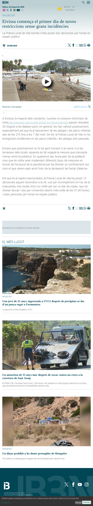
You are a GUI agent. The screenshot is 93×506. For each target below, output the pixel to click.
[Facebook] (11, 10)
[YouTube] (18, 10)
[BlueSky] (22, 10)
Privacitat (87, 502)
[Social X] (7, 10)
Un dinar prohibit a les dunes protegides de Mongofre (34, 453)
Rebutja (78, 503)
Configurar (6, 503)
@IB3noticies (81, 106)
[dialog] (46, 501)
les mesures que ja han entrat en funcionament (38, 122)
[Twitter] (69, 45)
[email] (81, 45)
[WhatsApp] (85, 45)
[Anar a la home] (4, 10)
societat (8, 15)
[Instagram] (14, 10)
